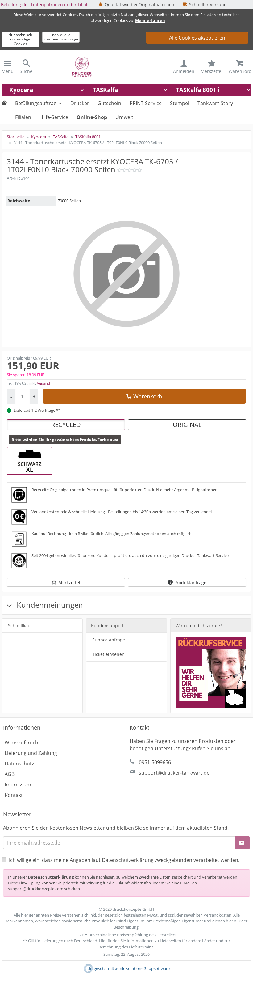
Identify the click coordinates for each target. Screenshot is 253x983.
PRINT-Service (146, 103)
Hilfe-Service (53, 117)
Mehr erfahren (150, 20)
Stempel (179, 103)
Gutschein (109, 103)
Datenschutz (19, 763)
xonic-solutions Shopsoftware (142, 968)
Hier (103, 940)
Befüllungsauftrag (35, 103)
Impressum (18, 784)
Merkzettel (69, 582)
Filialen (23, 117)
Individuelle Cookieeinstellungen (61, 36)
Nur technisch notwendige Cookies (20, 39)
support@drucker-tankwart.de (174, 772)
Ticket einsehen (108, 654)
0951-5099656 (155, 762)
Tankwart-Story (215, 103)
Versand (43, 383)
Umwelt (124, 117)
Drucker (79, 103)
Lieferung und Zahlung (31, 753)
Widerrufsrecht (22, 742)
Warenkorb (147, 396)
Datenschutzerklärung (51, 877)
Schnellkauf (20, 625)
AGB (10, 774)
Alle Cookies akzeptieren (197, 37)
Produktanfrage (190, 582)
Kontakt (14, 795)
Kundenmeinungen (49, 605)
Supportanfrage (108, 640)
